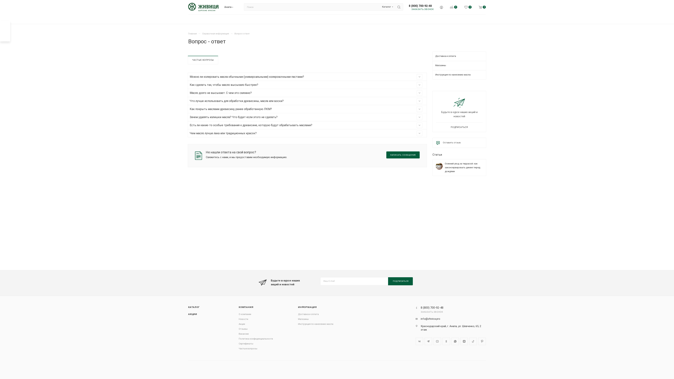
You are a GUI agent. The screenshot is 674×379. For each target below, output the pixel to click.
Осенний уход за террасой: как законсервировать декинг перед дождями (462, 167)
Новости (243, 319)
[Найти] (399, 7)
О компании (245, 314)
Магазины (303, 319)
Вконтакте (419, 341)
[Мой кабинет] (441, 8)
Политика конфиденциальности (256, 338)
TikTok (473, 341)
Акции (192, 314)
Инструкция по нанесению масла (315, 324)
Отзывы (243, 329)
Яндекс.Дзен (464, 341)
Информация (307, 307)
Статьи (437, 154)
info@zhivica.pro (430, 318)
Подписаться (459, 127)
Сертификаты (246, 343)
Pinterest (482, 341)
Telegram (428, 341)
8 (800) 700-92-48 (420, 6)
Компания (246, 307)
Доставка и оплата (308, 314)
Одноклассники (446, 341)
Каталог (194, 307)
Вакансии (244, 334)
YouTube (437, 341)
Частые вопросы (203, 60)
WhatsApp (455, 341)
